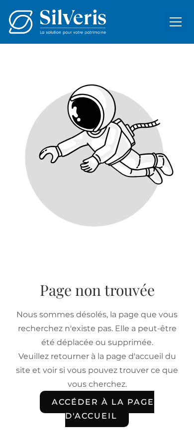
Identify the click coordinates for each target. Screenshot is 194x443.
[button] (176, 22)
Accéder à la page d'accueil (103, 409)
